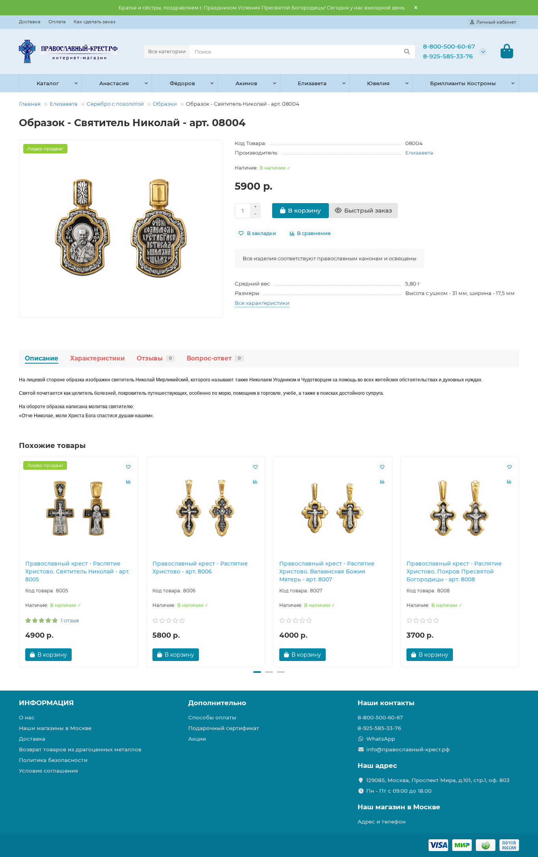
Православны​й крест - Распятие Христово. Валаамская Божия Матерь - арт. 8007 (327, 571)
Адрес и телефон (382, 821)
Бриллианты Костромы (463, 83)
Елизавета (312, 83)
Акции (197, 739)
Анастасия (114, 83)
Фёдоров (182, 83)
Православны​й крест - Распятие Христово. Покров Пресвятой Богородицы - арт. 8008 (454, 571)
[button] (19, 561)
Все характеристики (262, 303)
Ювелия (378, 83)
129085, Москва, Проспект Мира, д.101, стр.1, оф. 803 (438, 780)
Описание (41, 358)
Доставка (30, 21)
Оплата (57, 21)
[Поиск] (407, 51)
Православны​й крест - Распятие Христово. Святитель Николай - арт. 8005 (77, 571)
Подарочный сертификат (223, 728)
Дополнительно (217, 703)
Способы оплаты (212, 717)
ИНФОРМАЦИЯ (46, 703)
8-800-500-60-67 (449, 46)
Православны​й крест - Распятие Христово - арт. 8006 (200, 567)
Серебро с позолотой (115, 104)
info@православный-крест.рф (408, 749)
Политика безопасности (53, 760)
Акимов (246, 83)
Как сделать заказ (94, 21)
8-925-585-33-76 (448, 56)
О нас (27, 717)
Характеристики (97, 358)
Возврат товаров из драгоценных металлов (80, 749)
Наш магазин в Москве (399, 807)
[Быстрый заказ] (85, 654)
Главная (30, 104)
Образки (165, 104)
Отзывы (154, 358)
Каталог (48, 83)
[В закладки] (128, 466)
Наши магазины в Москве (55, 728)
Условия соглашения (48, 770)
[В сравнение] (128, 481)
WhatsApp (380, 739)
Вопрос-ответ (214, 358)
